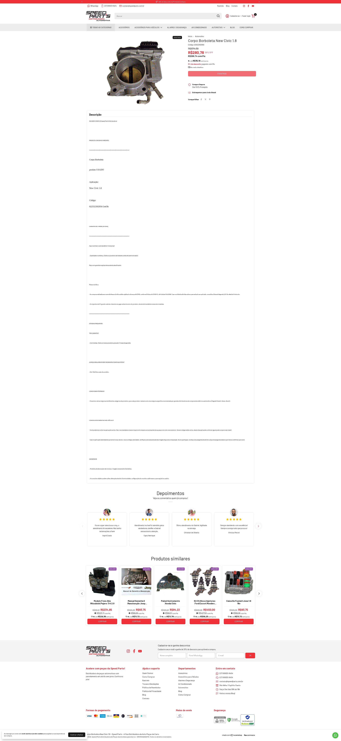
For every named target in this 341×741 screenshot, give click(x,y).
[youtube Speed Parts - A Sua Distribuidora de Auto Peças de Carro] (253, 6)
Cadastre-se (235, 16)
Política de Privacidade (151, 691)
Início (190, 36)
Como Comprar (246, 27)
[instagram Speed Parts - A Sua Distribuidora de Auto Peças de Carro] (244, 6)
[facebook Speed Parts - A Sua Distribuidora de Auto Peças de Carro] (248, 6)
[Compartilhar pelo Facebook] (201, 99)
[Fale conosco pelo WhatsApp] (335, 735)
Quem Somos (147, 673)
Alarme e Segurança (177, 27)
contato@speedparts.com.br (133, 6)
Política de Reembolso (151, 687)
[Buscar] (218, 15)
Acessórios (124, 27)
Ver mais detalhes (196, 67)
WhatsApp (94, 6)
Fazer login (246, 16)
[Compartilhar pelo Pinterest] (210, 99)
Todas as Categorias (101, 27)
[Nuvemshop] (232, 735)
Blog (227, 6)
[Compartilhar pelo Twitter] (205, 99)
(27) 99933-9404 (110, 6)
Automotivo (217, 27)
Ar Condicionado (199, 27)
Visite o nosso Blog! (227, 693)
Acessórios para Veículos (147, 27)
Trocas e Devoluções (150, 684)
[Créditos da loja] (248, 735)
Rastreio (220, 6)
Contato (235, 6)
